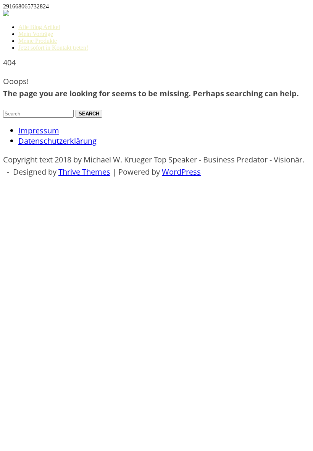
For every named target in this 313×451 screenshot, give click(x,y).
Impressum (38, 130)
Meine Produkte (37, 40)
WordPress (181, 172)
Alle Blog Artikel (39, 27)
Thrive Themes (84, 172)
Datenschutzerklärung (57, 141)
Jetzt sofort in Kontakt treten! (53, 47)
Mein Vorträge (35, 34)
